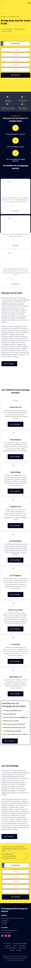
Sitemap (22, 960)
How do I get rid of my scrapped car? (16, 717)
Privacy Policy (22, 945)
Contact (14, 945)
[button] (29, 3)
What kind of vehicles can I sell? (15, 727)
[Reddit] (6, 936)
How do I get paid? (10, 714)
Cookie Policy (9, 960)
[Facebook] (2, 936)
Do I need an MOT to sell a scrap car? (16, 734)
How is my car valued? (11, 721)
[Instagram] (9, 936)
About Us (7, 945)
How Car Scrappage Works (19, 943)
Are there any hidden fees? (13, 710)
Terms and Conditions (11, 948)
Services (12, 950)
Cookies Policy (22, 948)
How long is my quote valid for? (14, 724)
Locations (19, 950)
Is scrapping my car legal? (12, 731)
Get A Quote (7, 943)
